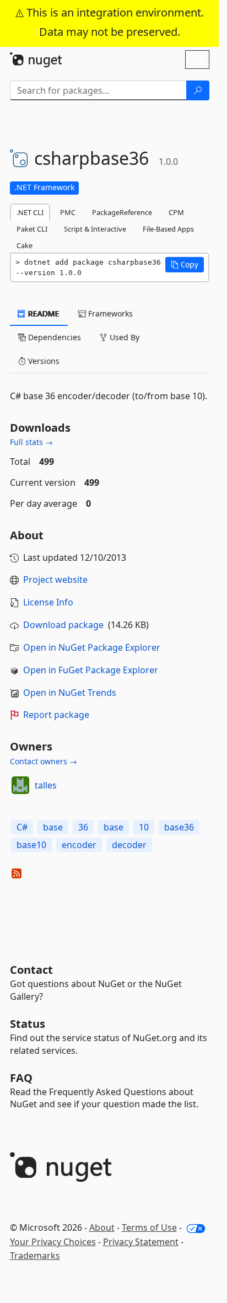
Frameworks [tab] (109, 313)
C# (22, 827)
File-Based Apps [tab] (168, 229)
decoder (129, 845)
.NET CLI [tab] (30, 212)
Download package (63, 625)
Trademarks (35, 1256)
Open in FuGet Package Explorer (90, 670)
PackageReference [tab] (122, 212)
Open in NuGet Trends (69, 693)
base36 (179, 827)
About (102, 1227)
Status (27, 1023)
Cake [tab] (25, 245)
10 (144, 827)
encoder (79, 845)
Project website (55, 579)
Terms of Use (149, 1227)
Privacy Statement (141, 1242)
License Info (48, 602)
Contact (31, 969)
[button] (184, 264)
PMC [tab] (67, 212)
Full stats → (31, 442)
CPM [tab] (176, 212)
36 (83, 827)
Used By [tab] (123, 337)
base (53, 827)
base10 (31, 845)
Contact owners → (43, 761)
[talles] (20, 785)
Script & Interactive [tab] (95, 229)
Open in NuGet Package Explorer (91, 647)
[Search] (197, 90)
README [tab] (43, 313)
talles (46, 785)
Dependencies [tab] (53, 337)
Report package (56, 715)
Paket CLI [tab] (32, 229)
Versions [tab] (43, 361)
